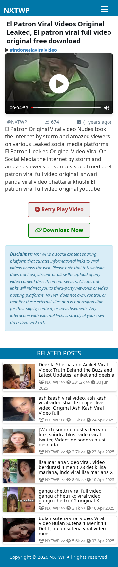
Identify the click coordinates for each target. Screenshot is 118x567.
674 (55, 122)
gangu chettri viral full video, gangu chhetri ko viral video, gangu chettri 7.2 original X (71, 496)
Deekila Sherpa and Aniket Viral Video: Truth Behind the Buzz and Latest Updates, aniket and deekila (76, 370)
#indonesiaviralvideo (33, 50)
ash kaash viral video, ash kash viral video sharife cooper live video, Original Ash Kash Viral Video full (73, 405)
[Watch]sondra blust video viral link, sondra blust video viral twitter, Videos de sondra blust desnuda (73, 437)
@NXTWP (17, 122)
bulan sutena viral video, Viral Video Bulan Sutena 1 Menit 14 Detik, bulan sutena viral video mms (72, 526)
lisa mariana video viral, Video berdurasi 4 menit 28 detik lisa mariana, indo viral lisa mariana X (76, 467)
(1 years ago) (97, 122)
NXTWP (16, 10)
